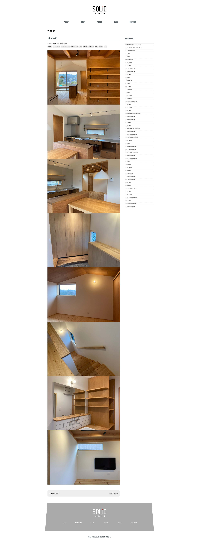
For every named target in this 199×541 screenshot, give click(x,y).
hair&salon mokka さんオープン (133, 44)
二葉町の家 (128, 74)
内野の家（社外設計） (131, 155)
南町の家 (128, 53)
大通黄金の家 (129, 140)
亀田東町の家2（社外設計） (132, 152)
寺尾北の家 (113, 493)
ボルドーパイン (74, 46)
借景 (81, 46)
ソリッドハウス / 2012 (131, 188)
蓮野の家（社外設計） (131, 119)
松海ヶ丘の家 (129, 62)
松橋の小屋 (128, 164)
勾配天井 (85, 46)
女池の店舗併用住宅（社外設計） (133, 113)
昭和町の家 (128, 182)
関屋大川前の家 (129, 59)
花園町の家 (128, 110)
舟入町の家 (128, 200)
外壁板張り (91, 46)
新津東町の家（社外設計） (132, 158)
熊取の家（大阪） (130, 173)
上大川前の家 (129, 89)
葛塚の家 (128, 143)
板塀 (96, 46)
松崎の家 (128, 56)
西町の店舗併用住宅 (130, 50)
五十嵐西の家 (129, 167)
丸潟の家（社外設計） (131, 131)
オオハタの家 (129, 95)
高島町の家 (128, 191)
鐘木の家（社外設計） (131, 179)
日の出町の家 (129, 194)
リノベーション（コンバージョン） (134, 47)
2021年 (49, 43)
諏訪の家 (128, 161)
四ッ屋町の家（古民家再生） (132, 137)
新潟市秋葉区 (63, 43)
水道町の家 (128, 65)
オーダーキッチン (65, 46)
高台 (105, 46)
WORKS (51, 30)
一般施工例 (56, 43)
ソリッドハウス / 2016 (131, 68)
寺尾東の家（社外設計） (131, 149)
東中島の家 (128, 125)
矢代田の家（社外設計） (131, 203)
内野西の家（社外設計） (131, 146)
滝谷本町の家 (129, 107)
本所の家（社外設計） (131, 206)
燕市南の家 (128, 122)
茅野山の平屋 (55, 493)
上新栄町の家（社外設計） (132, 134)
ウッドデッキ (56, 46)
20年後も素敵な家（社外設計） (133, 128)
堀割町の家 (128, 104)
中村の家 (128, 83)
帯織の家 (128, 77)
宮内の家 (128, 92)
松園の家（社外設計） (131, 71)
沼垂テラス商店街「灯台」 (132, 101)
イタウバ (50, 46)
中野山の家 (128, 170)
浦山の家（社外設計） (131, 116)
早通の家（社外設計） (131, 176)
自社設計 (101, 46)
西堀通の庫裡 (129, 98)
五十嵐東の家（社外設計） (132, 197)
